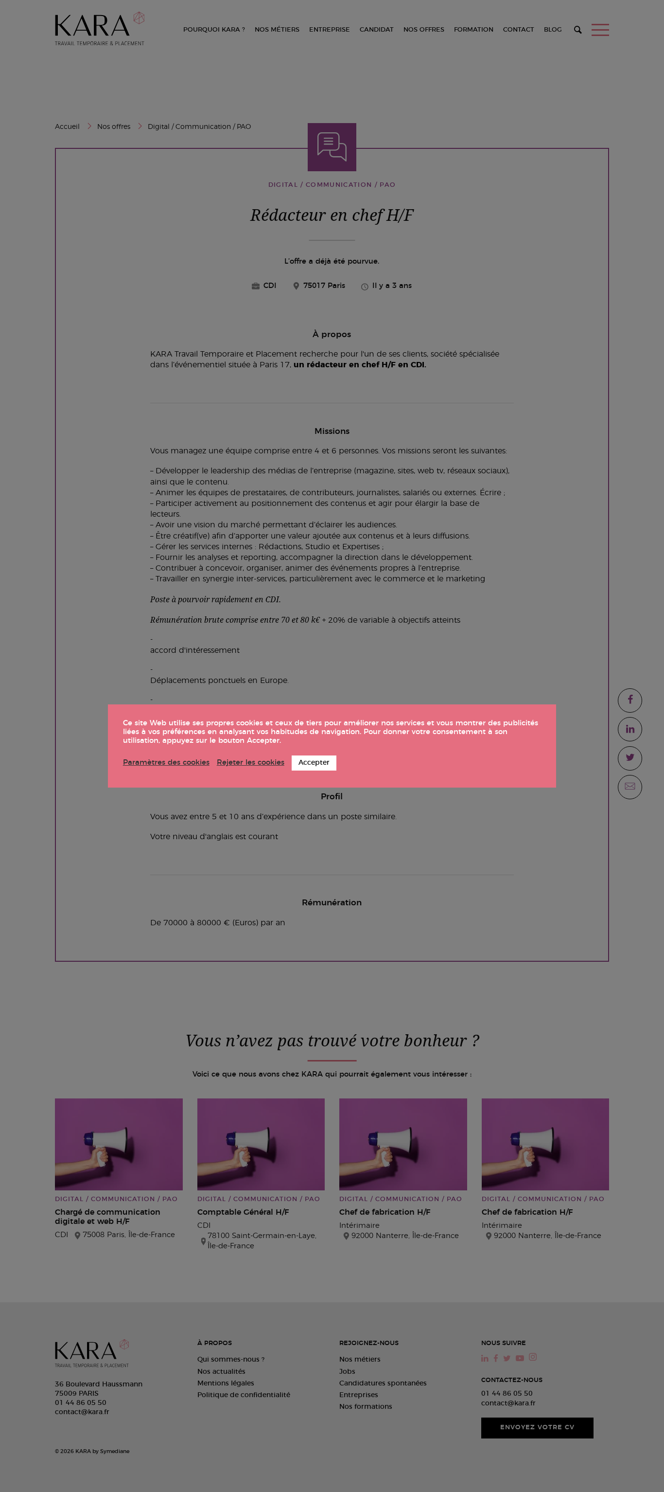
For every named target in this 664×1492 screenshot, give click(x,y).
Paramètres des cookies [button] (166, 762)
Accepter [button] (314, 762)
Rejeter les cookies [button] (250, 762)
